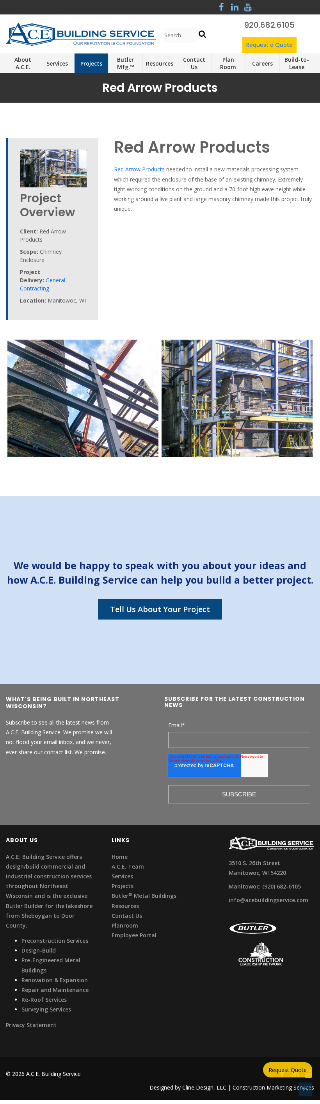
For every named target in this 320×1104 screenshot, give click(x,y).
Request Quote (287, 1070)
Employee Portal (134, 935)
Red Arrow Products (139, 169)
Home (120, 856)
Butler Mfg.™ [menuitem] (125, 63)
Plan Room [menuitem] (228, 63)
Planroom (125, 925)
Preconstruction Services (54, 940)
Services (122, 876)
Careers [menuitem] (262, 63)
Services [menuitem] (57, 63)
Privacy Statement (31, 1025)
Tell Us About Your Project (160, 609)
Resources (125, 906)
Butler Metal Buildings (144, 895)
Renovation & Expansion (54, 980)
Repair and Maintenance (55, 990)
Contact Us (127, 915)
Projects (122, 886)
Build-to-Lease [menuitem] (296, 63)
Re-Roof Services (44, 999)
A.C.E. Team (128, 866)
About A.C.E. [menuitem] (22, 63)
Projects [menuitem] (91, 63)
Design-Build (38, 950)
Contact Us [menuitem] (194, 63)
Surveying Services (46, 1009)
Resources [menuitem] (159, 63)
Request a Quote (269, 45)
